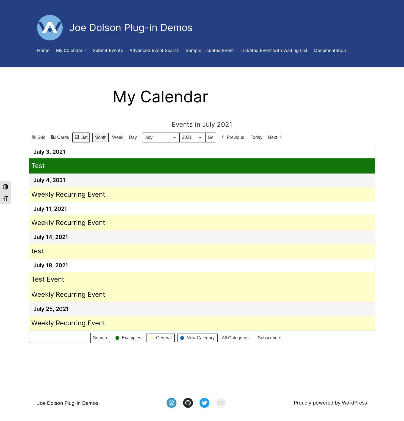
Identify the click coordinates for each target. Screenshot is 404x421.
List (80, 139)
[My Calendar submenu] (85, 50)
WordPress (354, 403)
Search (100, 339)
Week (117, 137)
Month (101, 137)
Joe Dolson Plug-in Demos (67, 403)
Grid (38, 139)
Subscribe (268, 337)
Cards (60, 139)
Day (133, 137)
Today (256, 137)
